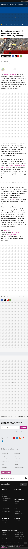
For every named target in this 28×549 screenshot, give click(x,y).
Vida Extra (16, 494)
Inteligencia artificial (6, 456)
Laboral (16, 461)
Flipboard (18, 56)
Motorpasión (17, 511)
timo (3, 464)
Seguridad (4, 459)
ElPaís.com (7, 230)
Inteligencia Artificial (19, 467)
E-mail (21, 56)
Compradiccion (5, 525)
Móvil (24, 296)
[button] (11, 69)
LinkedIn (3, 440)
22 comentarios (7, 56)
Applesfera (4, 496)
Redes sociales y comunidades (14, 296)
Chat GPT (14, 416)
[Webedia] (24, 1)
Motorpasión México (19, 538)
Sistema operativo (14, 24)
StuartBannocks (11, 234)
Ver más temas (6, 472)
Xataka (3, 492)
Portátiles (5, 24)
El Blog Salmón (17, 520)
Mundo (15, 232)
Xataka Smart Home (6, 498)
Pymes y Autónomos (19, 522)
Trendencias (4, 520)
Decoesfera (4, 522)
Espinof (16, 503)
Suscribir (23, 427)
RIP (14, 199)
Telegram (17, 438)
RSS (20, 438)
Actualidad (17, 453)
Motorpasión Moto (18, 513)
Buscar (26, 478)
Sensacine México (18, 534)
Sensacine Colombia (19, 536)
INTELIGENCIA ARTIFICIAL (16, 4)
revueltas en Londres (10, 74)
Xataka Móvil (4, 494)
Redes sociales (5, 461)
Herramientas (17, 456)
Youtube (14, 438)
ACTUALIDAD (4, 4)
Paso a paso (5, 453)
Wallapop (22, 24)
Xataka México (5, 532)
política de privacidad (21, 431)
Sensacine (16, 501)
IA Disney (21, 416)
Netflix (16, 464)
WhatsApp (4, 467)
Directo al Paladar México (7, 538)
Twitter (16, 56)
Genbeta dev (17, 459)
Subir (22, 484)
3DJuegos (16, 492)
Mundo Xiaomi (5, 500)
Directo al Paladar (6, 511)
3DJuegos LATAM (18, 532)
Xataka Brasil (4, 534)
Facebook (13, 56)
